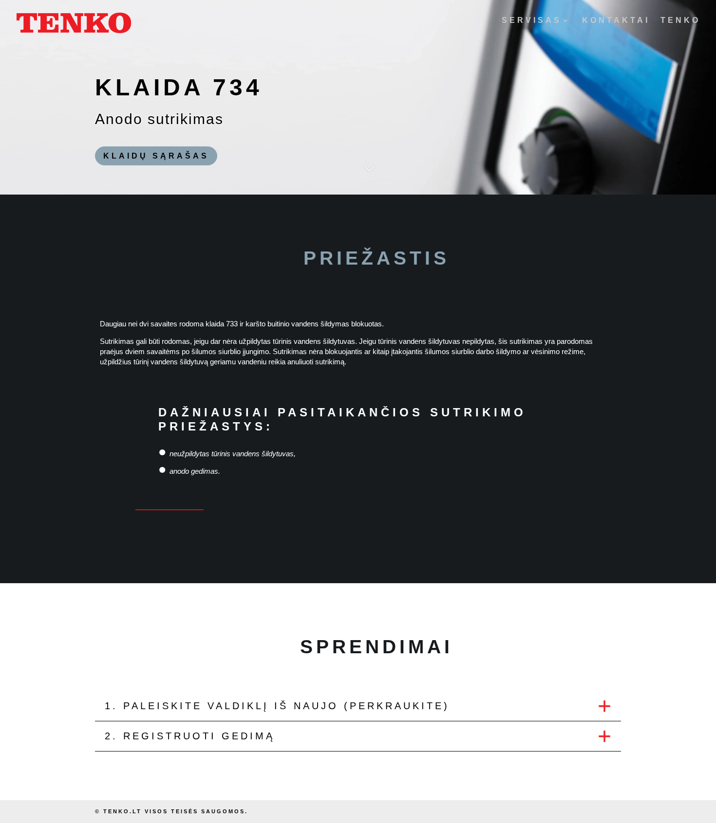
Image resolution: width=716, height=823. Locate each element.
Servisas (532, 20)
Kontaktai (616, 20)
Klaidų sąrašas (156, 156)
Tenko (680, 20)
